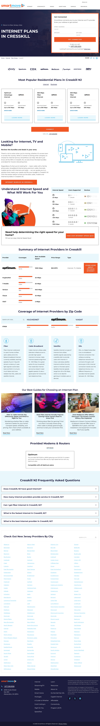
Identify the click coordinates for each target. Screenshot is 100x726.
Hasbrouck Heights (57, 585)
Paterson (77, 631)
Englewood (30, 575)
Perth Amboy (8, 634)
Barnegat (7, 547)
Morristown (30, 619)
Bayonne (30, 547)
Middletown (31, 613)
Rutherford (77, 644)
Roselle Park (54, 644)
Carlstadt (6, 560)
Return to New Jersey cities (12, 25)
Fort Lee (76, 578)
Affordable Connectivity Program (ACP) (56, 704)
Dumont (76, 566)
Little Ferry (77, 600)
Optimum (50, 448)
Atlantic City (54, 544)
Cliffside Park (55, 563)
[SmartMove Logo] (13, 6)
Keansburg (7, 597)
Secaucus (54, 647)
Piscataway (30, 634)
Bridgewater (54, 554)
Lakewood (77, 597)
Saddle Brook (8, 647)
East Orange (31, 569)
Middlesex (7, 613)
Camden (77, 557)
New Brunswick (9, 622)
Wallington (7, 662)
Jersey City (77, 594)
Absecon (6, 544)
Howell (76, 591)
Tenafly (6, 656)
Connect (50, 129)
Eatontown (77, 569)
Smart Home (62, 6)
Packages (38, 697)
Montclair (7, 616)
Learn (53, 682)
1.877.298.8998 (53, 134)
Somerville (30, 650)
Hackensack (54, 582)
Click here (87, 49)
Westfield (54, 666)
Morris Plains (8, 619)
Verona (53, 659)
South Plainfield (79, 650)
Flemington (7, 578)
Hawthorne (77, 585)
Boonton (6, 554)
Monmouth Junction (57, 613)
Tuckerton (77, 656)
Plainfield (53, 634)
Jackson (53, 594)
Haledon (6, 585)
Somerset (7, 650)
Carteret (29, 560)
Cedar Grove (54, 560)
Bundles (73, 6)
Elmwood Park (8, 575)
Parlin (5, 631)
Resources (84, 6)
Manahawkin (31, 606)
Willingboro (7, 669)
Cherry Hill (77, 560)
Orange (6, 628)
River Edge (77, 641)
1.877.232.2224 (76, 46)
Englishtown (55, 575)
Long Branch (55, 603)
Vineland (77, 659)
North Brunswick (32, 625)
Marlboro (6, 610)
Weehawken (55, 662)
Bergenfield (31, 550)
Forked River (55, 578)
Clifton (76, 563)
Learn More (17, 117)
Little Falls (54, 600)
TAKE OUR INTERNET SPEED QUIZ (80, 236)
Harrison (29, 585)
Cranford (30, 566)
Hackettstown (78, 582)
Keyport (53, 597)
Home (2, 58)
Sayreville (30, 647)
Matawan (30, 610)
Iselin (28, 594)
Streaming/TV (41, 6)
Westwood (77, 666)
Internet (29, 6)
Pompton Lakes (32, 638)
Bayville (53, 547)
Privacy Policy (63, 724)
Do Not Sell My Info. (58, 693)
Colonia (6, 566)
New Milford (31, 622)
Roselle (29, 644)
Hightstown (54, 588)
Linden (29, 600)
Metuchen (77, 610)
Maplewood (77, 606)
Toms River (30, 656)
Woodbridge (55, 669)
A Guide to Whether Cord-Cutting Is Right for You (42, 704)
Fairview (76, 575)
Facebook (70, 698)
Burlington (7, 557)
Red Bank (30, 641)
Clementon (30, 563)
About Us (84, 2)
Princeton (54, 638)
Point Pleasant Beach (10, 638)
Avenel (76, 544)
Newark (53, 622)
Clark (5, 563)
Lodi (28, 603)
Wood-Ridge (31, 669)
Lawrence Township (10, 600)
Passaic (53, 631)
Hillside (6, 591)
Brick (28, 554)
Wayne (29, 662)
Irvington (7, 594)
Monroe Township (79, 613)
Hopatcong (54, 591)
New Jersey (14, 58)
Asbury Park (31, 544)
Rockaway (7, 644)
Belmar (6, 550)
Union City (30, 659)
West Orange (31, 666)
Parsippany (30, 631)
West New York (8, 666)
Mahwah (6, 606)
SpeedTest (38, 712)
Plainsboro (77, 634)
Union (6, 659)
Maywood (54, 610)
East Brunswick (8, 569)
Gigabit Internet (56, 697)
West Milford (78, 662)
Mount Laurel (55, 619)
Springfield (30, 653)
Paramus (53, 628)
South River (7, 653)
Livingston (7, 603)
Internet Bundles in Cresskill (19, 182)
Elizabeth (53, 572)
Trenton (53, 656)
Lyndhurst (77, 603)
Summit (53, 653)
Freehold (6, 582)
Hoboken (30, 591)
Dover (52, 566)
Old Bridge (77, 625)
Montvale (30, 616)
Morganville (77, 616)
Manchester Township (57, 606)
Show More (8, 110)
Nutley (53, 625)
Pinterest (80, 698)
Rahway (76, 638)
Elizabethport (78, 572)
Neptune (77, 619)
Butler (29, 557)
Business (54, 84)
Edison (29, 572)
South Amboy (55, 650)
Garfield (29, 582)
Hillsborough (78, 588)
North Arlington (79, 622)
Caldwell (53, 557)
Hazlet (6, 588)
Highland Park (31, 588)
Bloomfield (54, 550)
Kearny (29, 597)
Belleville (77, 547)
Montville (53, 616)
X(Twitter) (75, 698)
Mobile (52, 6)
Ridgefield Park (55, 641)
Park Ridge (77, 628)
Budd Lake (77, 554)
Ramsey (6, 641)
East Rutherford (56, 569)
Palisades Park (31, 628)
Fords (29, 578)
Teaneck (76, 653)
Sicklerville (77, 647)
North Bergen (8, 625)
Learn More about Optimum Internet (90, 268)
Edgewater (7, 572)
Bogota (76, 550)
